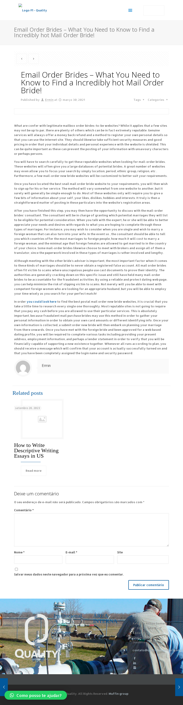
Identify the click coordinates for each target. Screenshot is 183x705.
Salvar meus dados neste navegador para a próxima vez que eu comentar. (69, 574)
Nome (19, 552)
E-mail (71, 552)
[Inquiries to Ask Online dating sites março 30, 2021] (4, 687)
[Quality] (33, 10)
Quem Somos (63, 624)
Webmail (99, 629)
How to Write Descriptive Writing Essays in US (36, 450)
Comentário (24, 510)
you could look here (41, 301)
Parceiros (61, 633)
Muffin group (118, 693)
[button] (35, 695)
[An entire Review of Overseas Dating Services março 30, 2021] (179, 687)
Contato (60, 638)
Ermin (49, 99)
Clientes (60, 629)
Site (120, 552)
